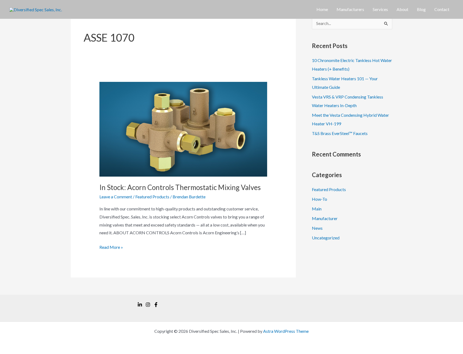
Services (380, 9)
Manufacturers (350, 9)
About (402, 9)
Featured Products (152, 196)
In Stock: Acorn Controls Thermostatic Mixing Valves (180, 187)
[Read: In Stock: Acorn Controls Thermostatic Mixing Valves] (183, 128)
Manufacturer (325, 218)
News (317, 228)
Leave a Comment (115, 196)
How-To (319, 199)
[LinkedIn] (139, 304)
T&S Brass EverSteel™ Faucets (340, 133)
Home (322, 9)
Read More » (111, 247)
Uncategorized (325, 237)
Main (317, 208)
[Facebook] (156, 304)
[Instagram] (147, 304)
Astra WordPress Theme (286, 331)
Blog (421, 9)
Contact (441, 9)
